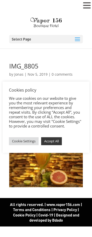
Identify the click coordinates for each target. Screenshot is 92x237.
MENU (11, 6)
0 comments (62, 74)
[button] (87, 5)
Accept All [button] (51, 141)
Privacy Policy (65, 209)
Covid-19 (46, 215)
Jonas (19, 74)
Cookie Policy (24, 215)
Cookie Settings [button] (24, 141)
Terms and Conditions (32, 209)
